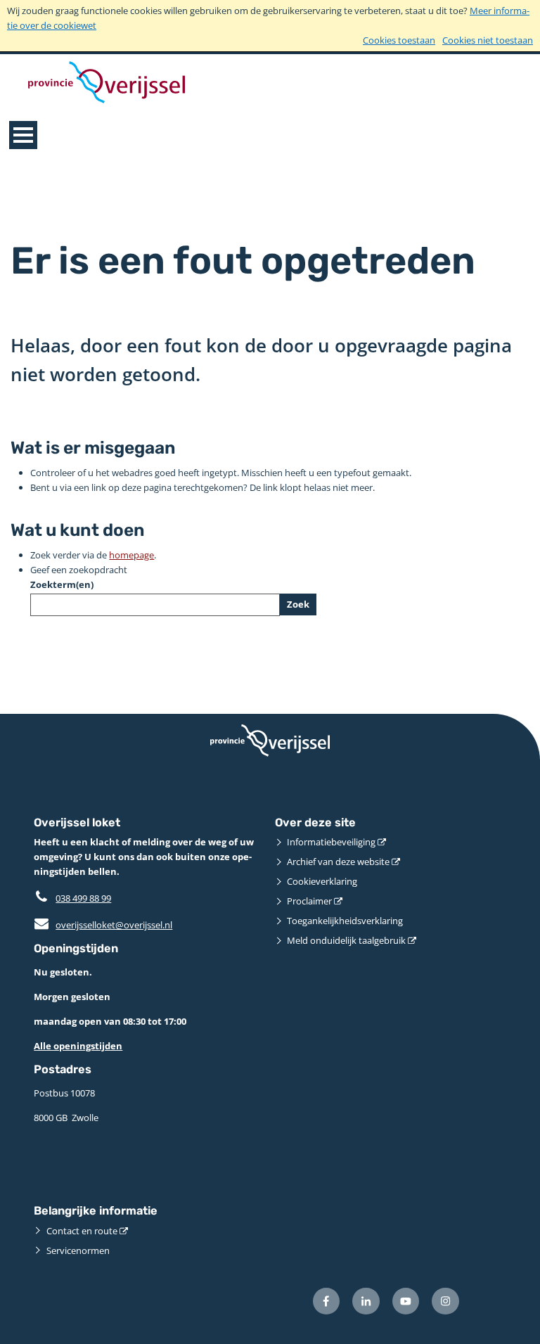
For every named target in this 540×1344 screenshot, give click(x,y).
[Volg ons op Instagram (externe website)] (445, 1301)
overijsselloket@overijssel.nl (103, 925)
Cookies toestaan (399, 40)
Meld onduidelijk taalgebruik (346, 940)
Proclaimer (309, 901)
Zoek (298, 604)
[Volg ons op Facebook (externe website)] (326, 1301)
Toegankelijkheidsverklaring (345, 920)
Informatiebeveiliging (331, 842)
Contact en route (81, 1230)
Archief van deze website (338, 861)
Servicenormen (78, 1250)
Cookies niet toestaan (487, 40)
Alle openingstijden (78, 1045)
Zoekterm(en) (62, 584)
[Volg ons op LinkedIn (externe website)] (366, 1301)
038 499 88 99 (83, 898)
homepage (131, 555)
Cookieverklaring (322, 881)
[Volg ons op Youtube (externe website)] (406, 1301)
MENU (23, 135)
